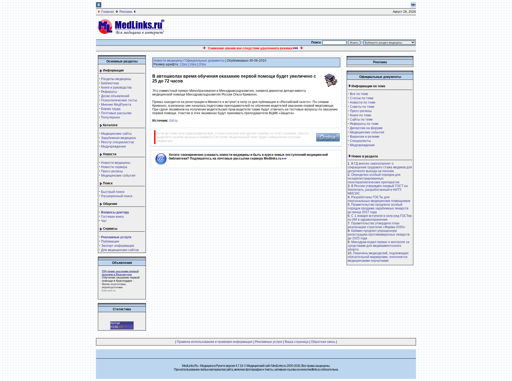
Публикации (110, 241)
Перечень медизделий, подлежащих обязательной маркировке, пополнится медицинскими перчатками (378, 257)
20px (202, 64)
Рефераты (109, 92)
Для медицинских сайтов (120, 250)
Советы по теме (362, 107)
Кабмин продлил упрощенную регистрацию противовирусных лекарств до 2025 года (379, 234)
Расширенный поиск (116, 196)
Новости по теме (362, 102)
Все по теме (359, 94)
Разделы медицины (116, 79)
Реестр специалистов (117, 142)
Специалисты (360, 141)
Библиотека (110, 83)
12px (183, 64)
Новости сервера (114, 167)
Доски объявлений (115, 96)
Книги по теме (360, 115)
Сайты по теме (361, 119)
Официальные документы (205, 60)
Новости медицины (115, 163)
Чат (104, 221)
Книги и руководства (116, 87)
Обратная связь (323, 342)
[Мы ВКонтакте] (98, 6)
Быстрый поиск (112, 192)
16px (193, 64)
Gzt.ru (173, 120)
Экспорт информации (117, 246)
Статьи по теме (362, 98)
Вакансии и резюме (364, 136)
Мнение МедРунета (116, 104)
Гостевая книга (112, 217)
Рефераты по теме (364, 124)
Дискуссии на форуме (366, 128)
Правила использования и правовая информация (215, 342)
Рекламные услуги (268, 342)
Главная (107, 12)
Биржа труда (111, 109)
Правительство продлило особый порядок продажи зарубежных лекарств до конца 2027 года (378, 208)
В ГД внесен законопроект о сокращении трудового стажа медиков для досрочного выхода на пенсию (380, 167)
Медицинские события (118, 175)
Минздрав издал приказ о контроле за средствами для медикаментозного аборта (378, 245)
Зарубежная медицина (118, 138)
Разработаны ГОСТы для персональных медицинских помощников (379, 199)
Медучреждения (113, 146)
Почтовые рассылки (116, 113)
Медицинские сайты (116, 134)
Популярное (110, 117)
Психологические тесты (119, 100)
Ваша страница (297, 342)
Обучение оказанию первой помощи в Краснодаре (120, 279)
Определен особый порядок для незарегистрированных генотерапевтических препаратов (374, 178)
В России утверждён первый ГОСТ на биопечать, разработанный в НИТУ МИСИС (378, 189)
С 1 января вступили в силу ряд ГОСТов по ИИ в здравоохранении (379, 217)
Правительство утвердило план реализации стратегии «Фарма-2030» (376, 225)
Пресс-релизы (112, 171)
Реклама (125, 12)
